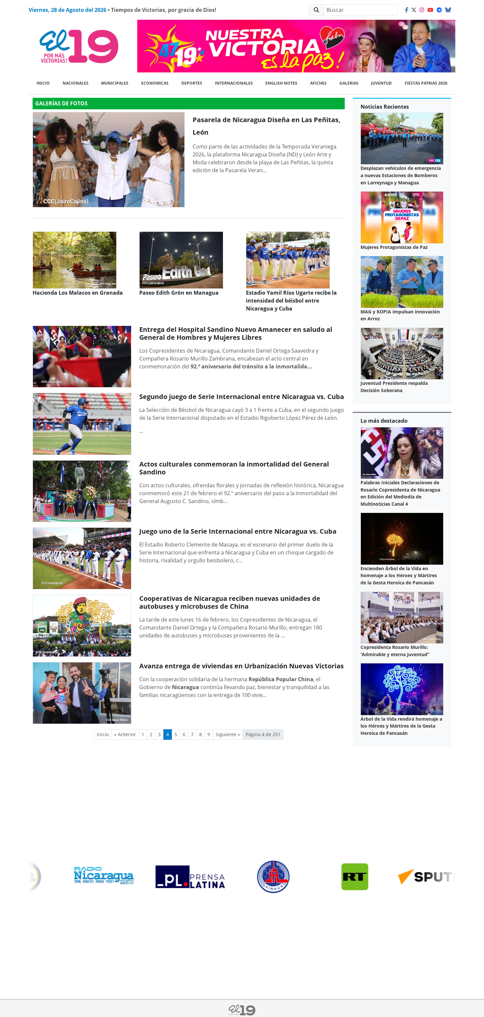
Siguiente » (228, 734)
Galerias (349, 83)
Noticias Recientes (385, 106)
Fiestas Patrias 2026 (426, 83)
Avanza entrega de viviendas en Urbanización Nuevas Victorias (241, 665)
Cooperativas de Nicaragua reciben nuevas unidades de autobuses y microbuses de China (229, 602)
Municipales (114, 83)
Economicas (155, 83)
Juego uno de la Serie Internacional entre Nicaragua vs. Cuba (237, 531)
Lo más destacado (384, 420)
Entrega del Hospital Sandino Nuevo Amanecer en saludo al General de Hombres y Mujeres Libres (235, 333)
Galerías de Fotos (61, 103)
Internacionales (234, 83)
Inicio (43, 83)
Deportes (191, 83)
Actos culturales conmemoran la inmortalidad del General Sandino (234, 468)
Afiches (318, 83)
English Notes (281, 83)
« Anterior (125, 734)
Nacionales (76, 83)
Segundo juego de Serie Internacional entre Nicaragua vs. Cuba (241, 396)
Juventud (381, 83)
